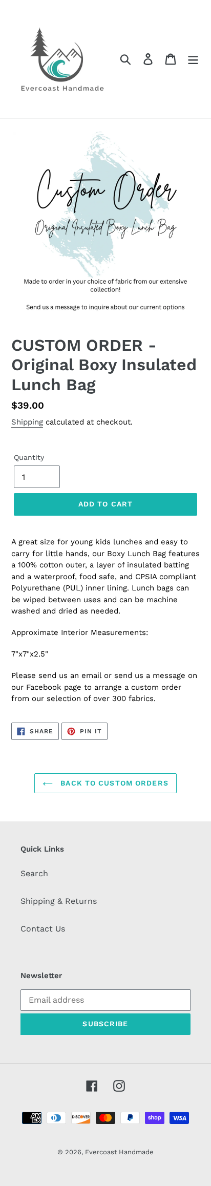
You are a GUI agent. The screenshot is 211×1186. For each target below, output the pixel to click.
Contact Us (42, 929)
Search (34, 873)
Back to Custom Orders (113, 783)
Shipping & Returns (58, 901)
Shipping (27, 422)
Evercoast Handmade (119, 1152)
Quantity (29, 457)
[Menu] (193, 59)
